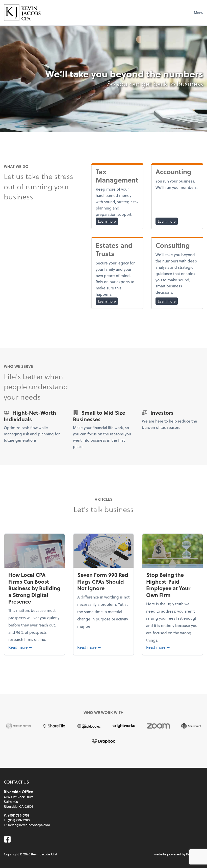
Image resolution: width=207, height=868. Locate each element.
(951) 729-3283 (19, 820)
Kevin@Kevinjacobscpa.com (29, 824)
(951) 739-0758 (19, 815)
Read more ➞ (34, 647)
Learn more (108, 221)
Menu (198, 12)
